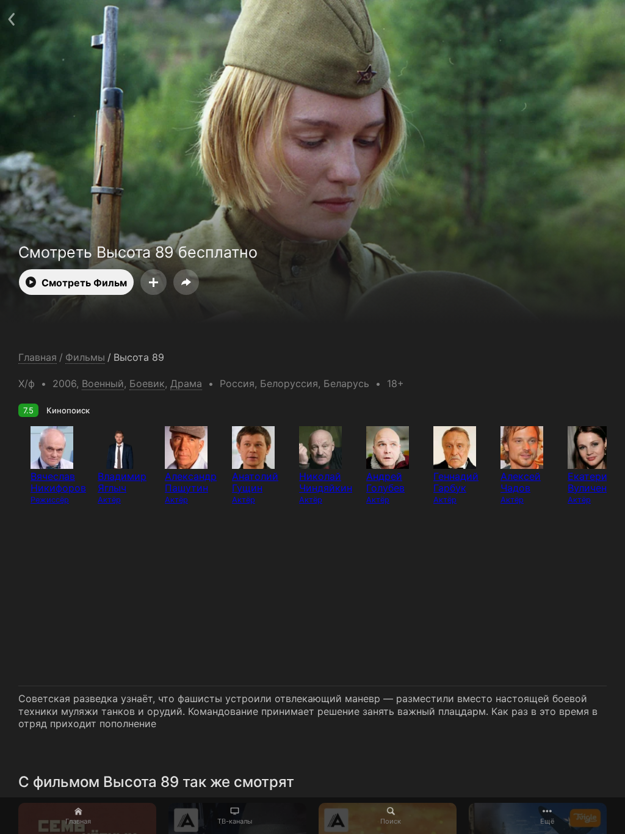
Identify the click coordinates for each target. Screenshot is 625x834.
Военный (103, 383)
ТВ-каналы (234, 821)
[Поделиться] (186, 282)
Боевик (147, 383)
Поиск (390, 821)
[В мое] (153, 282)
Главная (78, 821)
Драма (186, 383)
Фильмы (85, 357)
